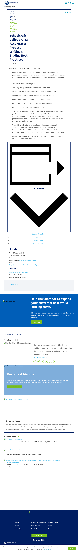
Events (50, 525)
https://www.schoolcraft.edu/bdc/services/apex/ (24, 265)
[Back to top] (73, 515)
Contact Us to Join (15, 387)
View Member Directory (40, 357)
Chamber (9, 462)
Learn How (37, 322)
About (49, 528)
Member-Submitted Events (27, 260)
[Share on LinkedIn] (70, 12)
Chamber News (35, 528)
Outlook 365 (38, 240)
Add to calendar (39, 188)
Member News (18, 439)
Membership (17, 528)
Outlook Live (38, 243)
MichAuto (16, 522)
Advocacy (16, 525)
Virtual (14, 284)
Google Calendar (38, 234)
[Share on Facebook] (67, 12)
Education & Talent (53, 522)
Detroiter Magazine (14, 421)
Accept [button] (72, 548)
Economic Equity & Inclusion (38, 522)
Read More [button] (47, 549)
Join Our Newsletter (39, 536)
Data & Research (35, 525)
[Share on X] (65, 12)
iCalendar (38, 237)
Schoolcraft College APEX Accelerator (20, 272)
